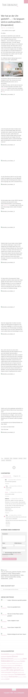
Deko (11, 458)
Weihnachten (8, 460)
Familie (18, 661)
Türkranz (3, 460)
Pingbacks (17, 476)
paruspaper (8, 672)
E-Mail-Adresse (18, 543)
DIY (12, 661)
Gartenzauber (9, 663)
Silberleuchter (4, 88)
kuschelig (20, 458)
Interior (20, 663)
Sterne (25, 458)
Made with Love (18, 668)
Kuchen (13, 665)
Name (4, 543)
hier (3, 91)
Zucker (7, 679)
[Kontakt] (21, 565)
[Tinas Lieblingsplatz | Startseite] (11, 4)
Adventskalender (12, 654)
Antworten (7, 483)
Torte (2, 676)
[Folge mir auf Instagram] (7, 565)
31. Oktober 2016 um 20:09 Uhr (16, 492)
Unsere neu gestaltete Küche (13, 607)
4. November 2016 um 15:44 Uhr (14, 479)
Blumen (15, 656)
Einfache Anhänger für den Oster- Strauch (16, 634)
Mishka (6, 492)
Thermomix (11, 674)
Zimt (4, 679)
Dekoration (15, 458)
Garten (22, 661)
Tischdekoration (19, 674)
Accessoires (5, 654)
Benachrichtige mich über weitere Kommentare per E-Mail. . (12, 554)
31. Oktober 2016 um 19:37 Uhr (17, 498)
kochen (9, 665)
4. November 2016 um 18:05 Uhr (15, 486)
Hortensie (17, 663)
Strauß (6, 674)
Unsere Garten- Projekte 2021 (14, 627)
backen (9, 656)
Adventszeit (7, 458)
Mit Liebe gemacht (13, 670)
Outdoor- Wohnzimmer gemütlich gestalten (17, 600)
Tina (4, 28)
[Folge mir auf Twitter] (17, 565)
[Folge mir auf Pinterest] (14, 565)
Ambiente (4, 656)
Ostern (3, 672)
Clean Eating (20, 658)
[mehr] (11, 578)
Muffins (22, 670)
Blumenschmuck (7, 659)
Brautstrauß (15, 658)
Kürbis (21, 665)
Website (4, 547)
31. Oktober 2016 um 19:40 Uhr (15, 515)
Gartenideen (3, 663)
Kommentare (6, 476)
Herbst (13, 663)
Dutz (15, 661)
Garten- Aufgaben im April (13, 620)
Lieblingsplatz (6, 668)
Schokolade (14, 672)
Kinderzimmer (4, 665)
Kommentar (5, 533)
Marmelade (3, 670)
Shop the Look (21, 672)
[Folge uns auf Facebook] (11, 565)
